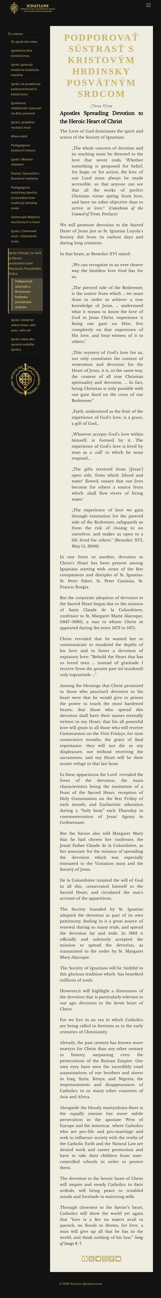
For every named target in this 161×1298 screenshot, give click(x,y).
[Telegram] (98, 1259)
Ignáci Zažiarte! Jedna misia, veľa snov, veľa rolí (23, 325)
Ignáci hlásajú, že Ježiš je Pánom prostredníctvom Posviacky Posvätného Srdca (25, 263)
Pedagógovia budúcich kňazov (23, 147)
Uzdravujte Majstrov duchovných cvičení (25, 219)
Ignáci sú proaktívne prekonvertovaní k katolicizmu (25, 89)
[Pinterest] (111, 1259)
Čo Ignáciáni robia (24, 42)
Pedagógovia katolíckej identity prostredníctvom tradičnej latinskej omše (24, 198)
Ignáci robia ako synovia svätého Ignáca (22, 344)
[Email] (118, 1259)
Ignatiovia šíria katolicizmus (21, 53)
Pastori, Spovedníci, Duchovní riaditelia (25, 176)
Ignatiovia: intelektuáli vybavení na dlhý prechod (26, 108)
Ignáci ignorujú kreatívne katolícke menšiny (25, 70)
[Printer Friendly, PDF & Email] (101, 106)
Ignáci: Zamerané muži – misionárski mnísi (24, 236)
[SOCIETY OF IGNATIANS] (32, 12)
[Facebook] (85, 1259)
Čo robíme (15, 34)
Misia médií (19, 136)
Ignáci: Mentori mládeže (22, 161)
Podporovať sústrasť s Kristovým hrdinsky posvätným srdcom (23, 294)
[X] (91, 1259)
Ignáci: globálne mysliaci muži (23, 124)
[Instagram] (105, 1259)
